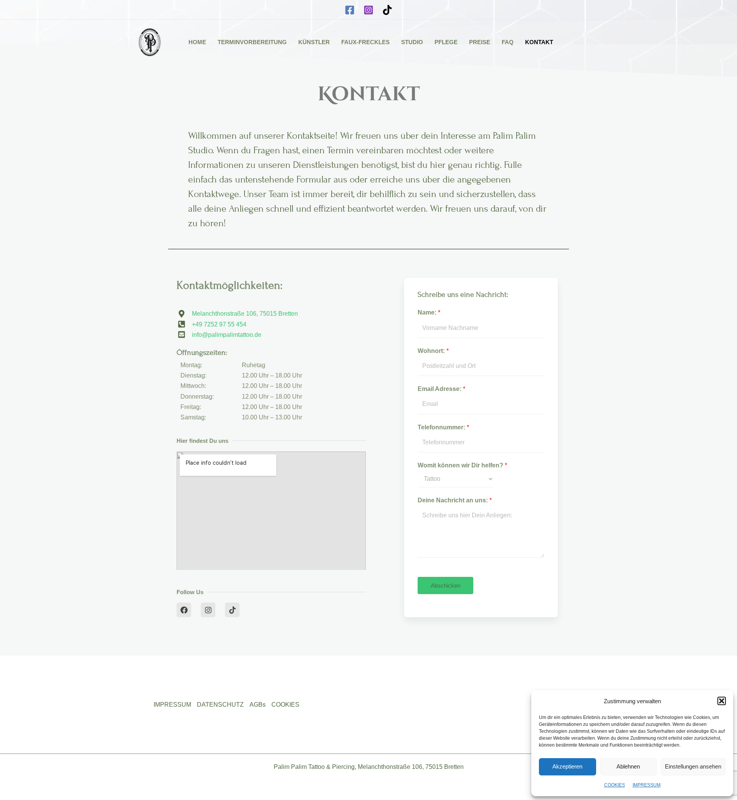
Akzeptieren (567, 766)
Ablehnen (628, 766)
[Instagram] (368, 10)
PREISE (479, 42)
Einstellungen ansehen (693, 766)
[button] (721, 701)
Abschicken (445, 585)
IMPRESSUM (647, 785)
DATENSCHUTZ (220, 704)
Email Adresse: (441, 389)
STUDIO (412, 42)
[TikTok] (387, 10)
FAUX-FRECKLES (365, 42)
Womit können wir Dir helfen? (462, 465)
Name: (429, 312)
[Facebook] (350, 10)
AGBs (258, 704)
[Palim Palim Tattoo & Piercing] (149, 41)
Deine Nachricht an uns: (455, 500)
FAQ (508, 42)
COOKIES (614, 785)
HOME (197, 42)
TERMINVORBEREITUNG (252, 42)
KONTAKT (539, 42)
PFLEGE (446, 42)
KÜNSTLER (314, 42)
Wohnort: (433, 351)
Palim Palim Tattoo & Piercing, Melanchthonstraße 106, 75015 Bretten (369, 767)
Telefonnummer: (443, 427)
